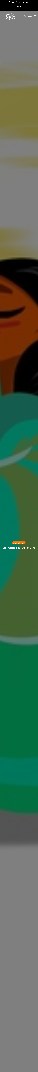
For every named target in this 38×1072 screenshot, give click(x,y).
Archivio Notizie (18, 543)
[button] (32, 16)
